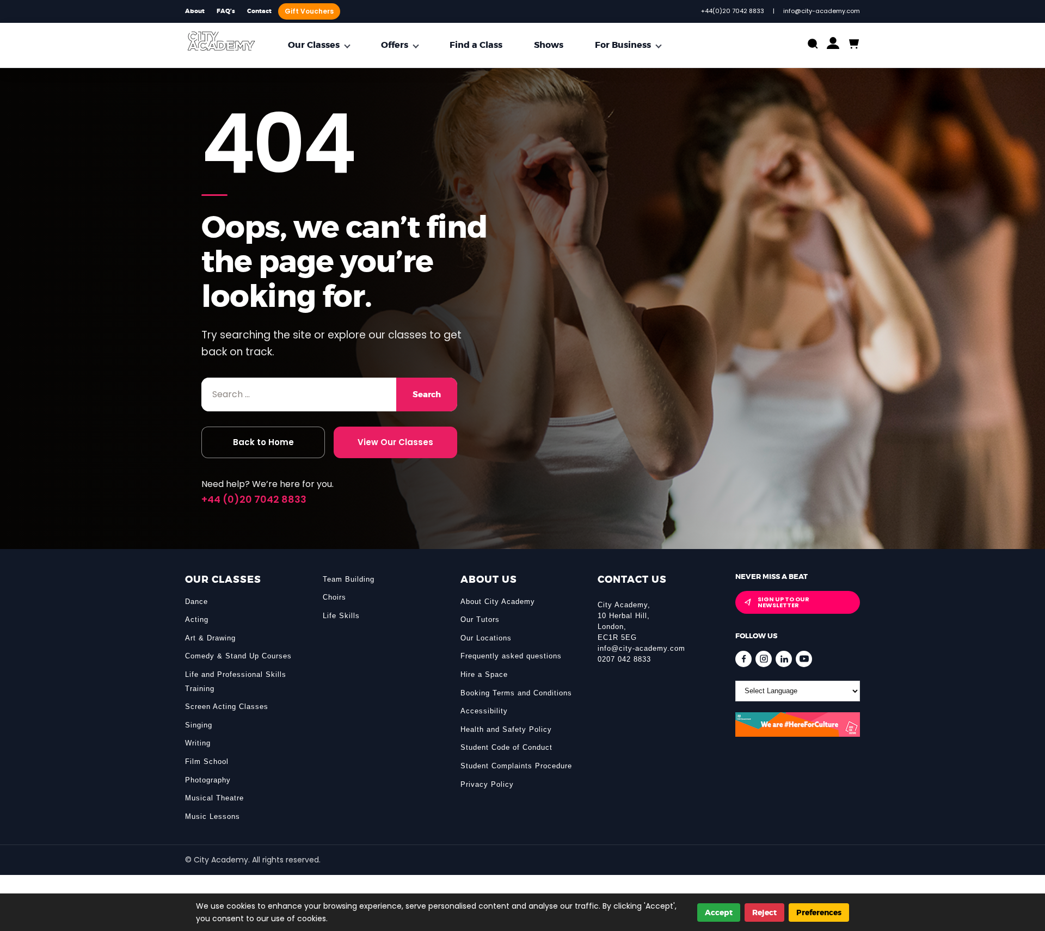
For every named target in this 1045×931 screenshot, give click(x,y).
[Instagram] (763, 659)
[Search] (813, 45)
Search (427, 394)
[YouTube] (804, 659)
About (195, 11)
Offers (394, 45)
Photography (208, 780)
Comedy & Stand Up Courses (238, 656)
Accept (719, 912)
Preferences (818, 912)
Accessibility (484, 711)
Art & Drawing (210, 638)
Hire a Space (484, 674)
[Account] (833, 45)
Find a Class (476, 45)
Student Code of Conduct (506, 747)
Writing (198, 743)
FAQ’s (226, 11)
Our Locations (486, 638)
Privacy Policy (487, 784)
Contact (259, 11)
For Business (623, 45)
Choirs (334, 597)
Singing (198, 725)
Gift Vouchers (309, 11)
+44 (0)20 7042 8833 (253, 499)
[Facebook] (743, 659)
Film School (207, 761)
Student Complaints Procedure (516, 766)
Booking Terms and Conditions (516, 693)
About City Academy (497, 601)
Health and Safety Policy (506, 729)
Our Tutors (480, 619)
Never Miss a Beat (771, 576)
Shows (548, 45)
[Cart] (853, 44)
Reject (764, 912)
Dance (196, 601)
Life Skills (341, 616)
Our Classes (314, 45)
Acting (196, 619)
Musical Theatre (214, 798)
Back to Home (263, 442)
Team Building (348, 579)
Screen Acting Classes (226, 706)
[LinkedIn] (784, 659)
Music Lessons (212, 816)
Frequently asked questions (511, 656)
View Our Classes (395, 442)
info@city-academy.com (641, 648)
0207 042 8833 (624, 659)
